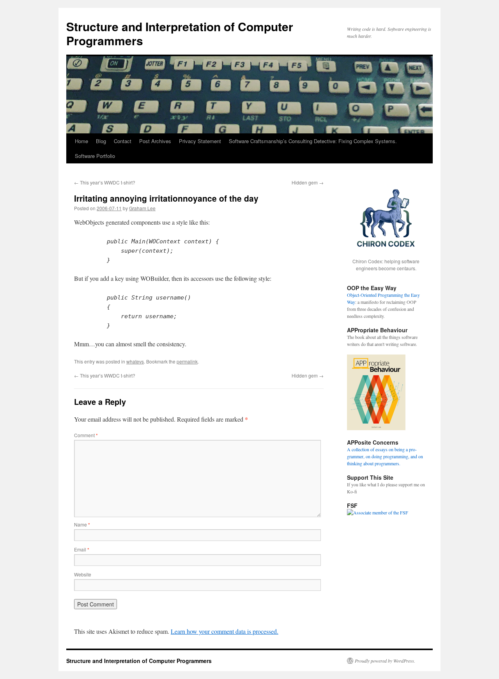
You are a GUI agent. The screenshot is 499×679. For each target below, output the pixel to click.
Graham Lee (142, 208)
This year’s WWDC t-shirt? (104, 182)
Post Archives (155, 141)
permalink (187, 361)
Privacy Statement (200, 141)
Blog (101, 141)
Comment (86, 435)
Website (82, 574)
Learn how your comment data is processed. (224, 631)
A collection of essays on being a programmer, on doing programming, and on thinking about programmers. (385, 456)
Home (81, 141)
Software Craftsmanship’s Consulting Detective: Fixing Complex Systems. (313, 141)
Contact (122, 141)
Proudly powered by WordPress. (385, 661)
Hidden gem (308, 182)
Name (82, 524)
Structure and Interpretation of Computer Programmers (179, 33)
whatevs (135, 361)
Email (81, 549)
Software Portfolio (95, 156)
